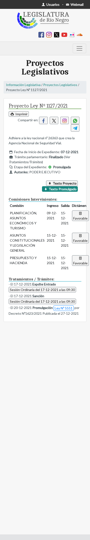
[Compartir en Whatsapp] (75, 120)
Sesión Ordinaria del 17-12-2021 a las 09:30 (42, 290)
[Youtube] (65, 34)
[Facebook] (42, 34)
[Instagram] (50, 34)
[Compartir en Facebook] (43, 120)
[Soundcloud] (80, 34)
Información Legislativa (23, 85)
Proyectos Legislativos (60, 85)
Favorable (80, 218)
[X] (57, 34)
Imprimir (21, 114)
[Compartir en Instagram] (64, 120)
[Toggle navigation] (79, 48)
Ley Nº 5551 (63, 308)
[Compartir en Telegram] (75, 128)
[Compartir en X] (54, 120)
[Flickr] (73, 34)
